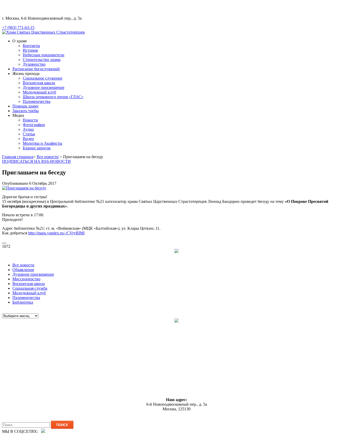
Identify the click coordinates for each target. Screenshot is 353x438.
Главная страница (17, 157)
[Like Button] (4, 243)
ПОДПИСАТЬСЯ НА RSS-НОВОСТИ (36, 161)
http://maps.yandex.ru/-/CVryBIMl (56, 233)
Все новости (48, 157)
